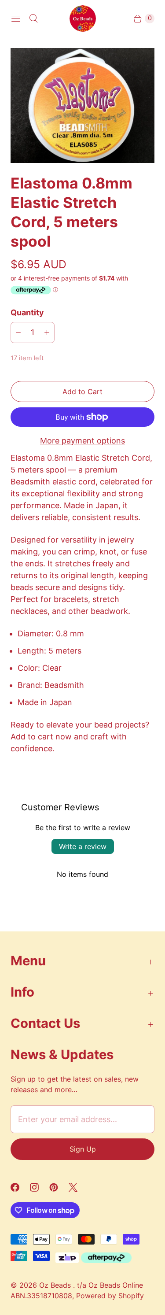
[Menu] (16, 18)
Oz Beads (56, 1285)
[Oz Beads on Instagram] (39, 1187)
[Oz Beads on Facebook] (20, 1187)
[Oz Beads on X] (78, 1187)
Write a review (82, 846)
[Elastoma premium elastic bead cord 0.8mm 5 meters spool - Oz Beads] (82, 105)
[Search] (33, 18)
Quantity (27, 312)
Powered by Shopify (110, 1295)
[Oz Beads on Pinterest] (59, 1187)
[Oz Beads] (83, 18)
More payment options (82, 440)
